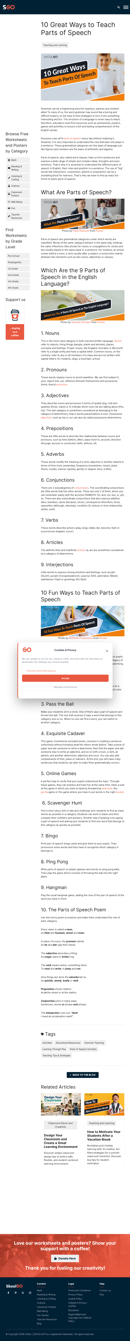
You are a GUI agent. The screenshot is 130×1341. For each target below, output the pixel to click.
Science (41, 1302)
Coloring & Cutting (46, 1298)
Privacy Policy (75, 1294)
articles (81, 550)
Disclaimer (73, 1310)
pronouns (61, 384)
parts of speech (72, 138)
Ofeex (28, 1334)
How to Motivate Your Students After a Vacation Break (103, 1135)
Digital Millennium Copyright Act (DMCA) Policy (79, 1317)
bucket (120, 792)
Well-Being (42, 1311)
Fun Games (43, 1315)
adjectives (46, 417)
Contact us (105, 1290)
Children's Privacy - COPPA (78, 1304)
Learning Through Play (54, 1049)
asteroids (107, 788)
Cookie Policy (75, 1298)
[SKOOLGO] (9, 7)
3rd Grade (13, 281)
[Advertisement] (17, 68)
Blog (39, 1323)
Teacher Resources (47, 1319)
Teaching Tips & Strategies (56, 1055)
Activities (47, 1042)
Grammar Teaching (94, 1042)
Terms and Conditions (79, 1290)
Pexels (99, 230)
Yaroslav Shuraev (81, 322)
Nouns (118, 340)
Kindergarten (14, 262)
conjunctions (81, 487)
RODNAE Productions (81, 638)
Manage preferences (65, 687)
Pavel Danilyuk (81, 230)
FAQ (102, 1294)
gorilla (44, 792)
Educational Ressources (68, 1042)
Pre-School (13, 255)
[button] (107, 651)
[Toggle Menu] (125, 7)
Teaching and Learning (55, 45)
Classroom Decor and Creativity (60, 1125)
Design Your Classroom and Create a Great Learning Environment (61, 1141)
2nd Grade (13, 275)
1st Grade (13, 268)
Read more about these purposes (41, 671)
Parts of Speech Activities (83, 1049)
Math (39, 1290)
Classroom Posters (46, 1307)
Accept (65, 678)
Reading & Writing (46, 1294)
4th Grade (13, 287)
